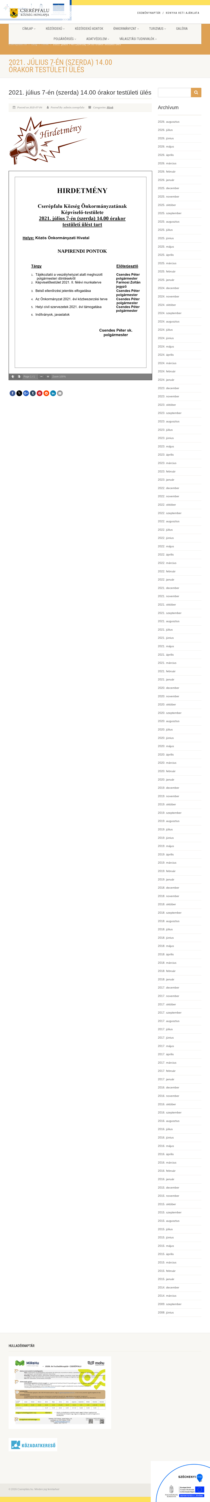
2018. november (168, 896)
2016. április (166, 1154)
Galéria (182, 29)
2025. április (166, 254)
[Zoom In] (48, 376)
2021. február (167, 671)
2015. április (166, 1254)
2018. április (166, 954)
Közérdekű (54, 29)
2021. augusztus (168, 621)
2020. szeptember (169, 712)
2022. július (165, 529)
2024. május (166, 346)
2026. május (166, 146)
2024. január (166, 379)
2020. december (168, 687)
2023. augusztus (168, 421)
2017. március (167, 1062)
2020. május (166, 746)
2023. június (166, 438)
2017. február (167, 1070)
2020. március (167, 762)
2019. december (168, 787)
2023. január (166, 479)
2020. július (165, 729)
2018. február (167, 971)
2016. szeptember (169, 1112)
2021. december (168, 588)
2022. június (166, 538)
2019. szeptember (169, 812)
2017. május (166, 1046)
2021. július (165, 629)
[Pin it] (39, 393)
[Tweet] (19, 393)
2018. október (167, 904)
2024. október (167, 304)
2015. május (166, 1245)
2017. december (168, 987)
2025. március (167, 263)
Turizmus (156, 29)
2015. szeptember (169, 1212)
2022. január (166, 579)
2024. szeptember (169, 313)
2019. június (166, 837)
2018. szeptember (169, 912)
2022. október (167, 504)
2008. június (166, 1312)
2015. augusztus (168, 1220)
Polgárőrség (64, 39)
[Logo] (39, 13)
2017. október (167, 1004)
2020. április (166, 754)
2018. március (167, 962)
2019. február (167, 871)
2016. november (168, 1095)
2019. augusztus (168, 821)
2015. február (167, 1270)
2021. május (166, 646)
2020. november (168, 696)
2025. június (166, 238)
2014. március (167, 1295)
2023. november (168, 396)
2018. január (166, 979)
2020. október (167, 704)
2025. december (168, 188)
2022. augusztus (168, 521)
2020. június (166, 738)
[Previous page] (13, 376)
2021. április (166, 654)
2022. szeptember (169, 513)
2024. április (166, 354)
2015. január (166, 1279)
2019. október (167, 804)
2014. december (168, 1287)
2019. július (165, 829)
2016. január (166, 1179)
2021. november (168, 596)
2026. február (167, 171)
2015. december (168, 1187)
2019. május (166, 846)
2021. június (166, 637)
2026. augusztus (168, 121)
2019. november (168, 796)
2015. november (168, 1195)
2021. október (167, 604)
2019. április (166, 854)
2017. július (165, 1029)
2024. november (168, 296)
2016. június (166, 1137)
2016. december (168, 1087)
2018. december (168, 887)
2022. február (167, 571)
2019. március (167, 862)
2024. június (166, 338)
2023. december (168, 388)
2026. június (166, 138)
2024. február (167, 371)
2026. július (165, 129)
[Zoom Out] (41, 376)
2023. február (167, 471)
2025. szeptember (169, 213)
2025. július (165, 229)
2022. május (166, 546)
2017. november (168, 996)
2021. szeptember (169, 613)
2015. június (166, 1237)
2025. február (167, 271)
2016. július (165, 1129)
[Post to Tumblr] (33, 393)
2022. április (166, 554)
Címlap (27, 29)
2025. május (166, 246)
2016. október (167, 1104)
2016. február (167, 1170)
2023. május (166, 446)
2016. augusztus (168, 1120)
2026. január (166, 180)
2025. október (167, 205)
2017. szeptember (169, 1012)
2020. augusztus (168, 721)
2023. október (167, 404)
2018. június (166, 937)
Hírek (110, 107)
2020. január (166, 779)
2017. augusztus (168, 1021)
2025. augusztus (168, 221)
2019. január (166, 879)
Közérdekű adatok (89, 29)
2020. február (167, 771)
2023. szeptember (169, 413)
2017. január (166, 1079)
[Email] (60, 393)
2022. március (167, 563)
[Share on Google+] (26, 393)
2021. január (166, 679)
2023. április (166, 454)
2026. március (167, 163)
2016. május (166, 1146)
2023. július (165, 429)
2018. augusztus (168, 921)
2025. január (166, 279)
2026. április (166, 155)
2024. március (167, 363)
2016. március (167, 1162)
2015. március (167, 1262)
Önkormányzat (124, 29)
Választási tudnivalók (136, 39)
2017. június (166, 1037)
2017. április (166, 1054)
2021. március (167, 662)
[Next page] (19, 376)
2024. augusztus (168, 321)
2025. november (168, 196)
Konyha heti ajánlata (182, 12)
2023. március (167, 463)
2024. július (165, 329)
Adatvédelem (96, 39)
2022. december (168, 488)
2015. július (165, 1229)
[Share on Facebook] (12, 393)
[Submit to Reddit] (46, 393)
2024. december (168, 288)
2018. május (166, 946)
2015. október (167, 1204)
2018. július (165, 929)
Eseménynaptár (149, 12)
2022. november (168, 496)
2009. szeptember (169, 1304)
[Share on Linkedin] (53, 393)
